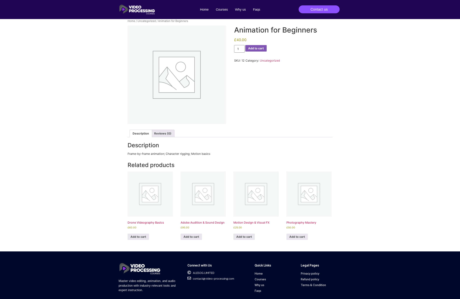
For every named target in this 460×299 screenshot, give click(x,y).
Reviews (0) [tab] (162, 133)
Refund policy (310, 279)
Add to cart (256, 48)
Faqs (256, 9)
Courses (222, 9)
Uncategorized (146, 21)
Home (204, 9)
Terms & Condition (313, 285)
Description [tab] (141, 133)
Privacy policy (310, 273)
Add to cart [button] (138, 236)
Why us (240, 9)
